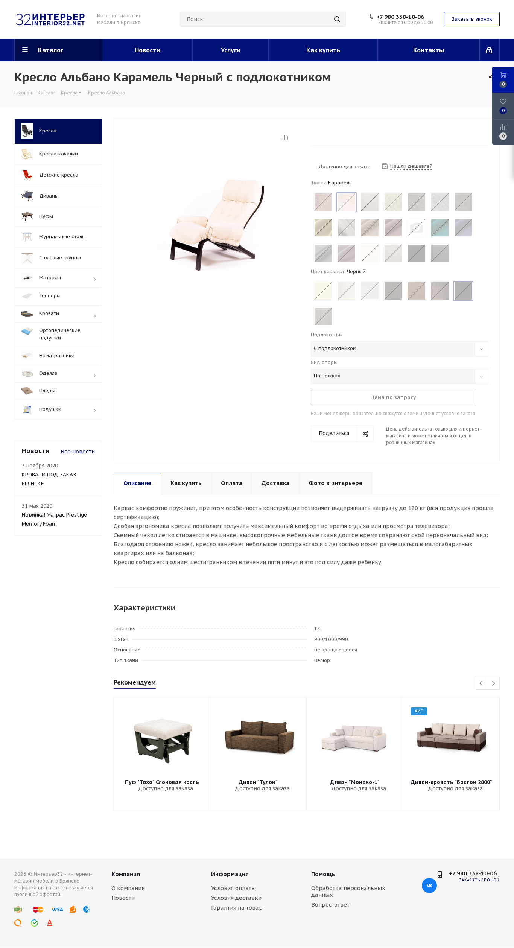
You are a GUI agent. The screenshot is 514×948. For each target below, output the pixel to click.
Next (493, 683)
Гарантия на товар (237, 907)
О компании (128, 888)
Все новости (78, 451)
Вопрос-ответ (330, 904)
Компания (125, 874)
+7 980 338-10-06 (400, 17)
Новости (123, 897)
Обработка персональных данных (348, 891)
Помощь (323, 874)
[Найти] (337, 19)
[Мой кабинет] (489, 50)
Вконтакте (429, 885)
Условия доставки (236, 897)
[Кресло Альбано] (210, 223)
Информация (230, 874)
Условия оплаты (233, 888)
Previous (481, 683)
